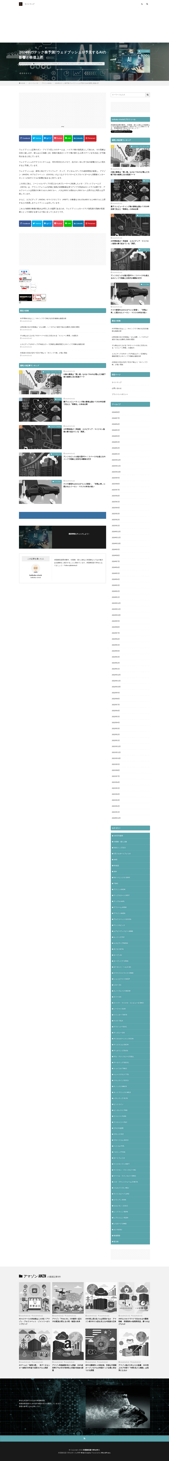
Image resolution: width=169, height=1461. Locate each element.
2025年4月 (116, 508)
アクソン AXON (119, 889)
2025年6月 (116, 496)
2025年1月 (116, 525)
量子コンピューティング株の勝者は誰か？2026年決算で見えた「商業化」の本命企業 (84, 403)
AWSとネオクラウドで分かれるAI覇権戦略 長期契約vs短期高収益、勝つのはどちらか (134, 1321)
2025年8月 (116, 484)
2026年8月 (116, 412)
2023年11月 (116, 609)
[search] (147, 95)
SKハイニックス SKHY (122, 877)
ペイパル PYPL (119, 1146)
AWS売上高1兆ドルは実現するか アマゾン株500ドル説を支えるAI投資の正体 (100, 1320)
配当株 (116, 1241)
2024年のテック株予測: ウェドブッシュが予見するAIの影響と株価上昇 (77, 83)
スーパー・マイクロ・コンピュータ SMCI (129, 1003)
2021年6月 (116, 782)
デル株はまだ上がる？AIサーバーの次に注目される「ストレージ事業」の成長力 (49, 336)
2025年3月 (116, 514)
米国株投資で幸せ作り (91, 1450)
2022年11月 (116, 681)
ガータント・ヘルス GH (122, 967)
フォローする (79, 537)
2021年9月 (116, 764)
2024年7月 (116, 561)
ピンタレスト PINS (120, 1110)
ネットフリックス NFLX (122, 1092)
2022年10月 (116, 687)
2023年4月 (116, 651)
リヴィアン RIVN (120, 1200)
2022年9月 (116, 693)
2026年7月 (116, 418)
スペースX (117, 997)
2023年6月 (116, 639)
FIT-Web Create (84, 1453)
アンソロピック (57, 454)
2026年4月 (116, 436)
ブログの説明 (118, 1128)
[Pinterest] (90, 138)
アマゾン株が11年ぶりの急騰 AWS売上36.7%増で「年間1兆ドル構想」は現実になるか (134, 1367)
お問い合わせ (117, 388)
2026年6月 (116, 424)
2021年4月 (116, 794)
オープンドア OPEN (121, 961)
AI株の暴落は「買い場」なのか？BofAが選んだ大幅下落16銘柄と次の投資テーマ (84, 375)
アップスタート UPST (122, 895)
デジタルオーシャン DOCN (123, 1039)
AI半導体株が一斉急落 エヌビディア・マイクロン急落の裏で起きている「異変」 (84, 430)
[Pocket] (58, 138)
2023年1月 (116, 669)
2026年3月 (116, 442)
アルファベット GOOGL (122, 919)
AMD (115, 859)
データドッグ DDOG (121, 1062)
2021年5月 (116, 788)
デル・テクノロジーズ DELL (124, 1056)
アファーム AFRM (120, 907)
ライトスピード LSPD (121, 1194)
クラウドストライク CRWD (123, 973)
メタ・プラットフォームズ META (92, 64)
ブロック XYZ (119, 1134)
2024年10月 (116, 543)
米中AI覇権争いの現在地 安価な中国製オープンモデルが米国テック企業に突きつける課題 (100, 1367)
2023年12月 (116, 603)
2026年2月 (116, 448)
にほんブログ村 (24, 274)
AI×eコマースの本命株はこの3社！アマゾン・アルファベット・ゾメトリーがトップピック (34, 1321)
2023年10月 (116, 615)
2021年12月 (116, 746)
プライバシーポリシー (120, 394)
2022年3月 (116, 728)
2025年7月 (116, 490)
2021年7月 (116, 776)
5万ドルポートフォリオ (122, 854)
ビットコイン (118, 1104)
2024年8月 (116, 555)
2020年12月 (116, 818)
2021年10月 (116, 758)
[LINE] (68, 138)
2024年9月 (116, 549)
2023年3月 (116, 657)
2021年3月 (116, 800)
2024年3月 (116, 585)
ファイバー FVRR (120, 1116)
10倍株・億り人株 (120, 842)
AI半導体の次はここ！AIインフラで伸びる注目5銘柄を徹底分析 (43, 318)
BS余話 (59, 399)
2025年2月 (116, 520)
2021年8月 (116, 770)
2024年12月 (116, 531)
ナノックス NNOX (120, 1086)
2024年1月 (116, 597)
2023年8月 (116, 627)
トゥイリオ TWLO (120, 1068)
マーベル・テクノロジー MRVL (125, 1176)
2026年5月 (116, 430)
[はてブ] (48, 138)
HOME (23, 83)
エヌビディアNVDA (51, 64)
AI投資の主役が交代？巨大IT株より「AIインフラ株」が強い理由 (43, 353)
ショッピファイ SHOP (122, 979)
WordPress (105, 1453)
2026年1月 (116, 454)
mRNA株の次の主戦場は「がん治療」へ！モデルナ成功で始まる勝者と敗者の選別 (49, 327)
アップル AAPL (119, 901)
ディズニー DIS (119, 1033)
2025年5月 (116, 502)
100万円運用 (118, 836)
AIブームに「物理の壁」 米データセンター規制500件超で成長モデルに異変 (34, 1366)
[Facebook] (25, 138)
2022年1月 (116, 740)
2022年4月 (116, 722)
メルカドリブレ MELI (121, 1188)
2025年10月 (116, 472)
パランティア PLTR (121, 1098)
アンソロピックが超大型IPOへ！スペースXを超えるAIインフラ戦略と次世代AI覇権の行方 (84, 457)
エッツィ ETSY (119, 937)
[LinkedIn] (78, 138)
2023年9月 (116, 621)
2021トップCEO (120, 848)
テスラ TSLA (57, 481)
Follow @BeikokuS (70, 565)
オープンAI (118, 955)
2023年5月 (116, 645)
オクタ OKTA (119, 949)
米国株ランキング (25, 281)
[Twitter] (37, 138)
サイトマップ (29, 4)
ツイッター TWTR (120, 1015)
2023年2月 (116, 663)
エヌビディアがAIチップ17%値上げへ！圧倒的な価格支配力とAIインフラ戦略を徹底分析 (52, 344)
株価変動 (117, 1235)
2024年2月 (116, 591)
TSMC (116, 883)
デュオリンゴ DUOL (121, 1050)
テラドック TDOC (120, 1027)
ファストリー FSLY (120, 1122)
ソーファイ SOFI (120, 1009)
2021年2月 (116, 806)
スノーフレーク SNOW (122, 991)
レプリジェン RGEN (121, 1218)
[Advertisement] (84, 25)
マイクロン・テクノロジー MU (52, 371)
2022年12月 (116, 675)
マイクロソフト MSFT (74, 64)
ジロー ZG (117, 985)
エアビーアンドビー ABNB (123, 931)
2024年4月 (116, 579)
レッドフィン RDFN (121, 1212)
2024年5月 (116, 573)
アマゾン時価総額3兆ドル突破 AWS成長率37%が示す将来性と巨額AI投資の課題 (67, 1367)
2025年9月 (116, 478)
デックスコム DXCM (121, 1045)
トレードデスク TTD (121, 1074)
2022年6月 (116, 711)
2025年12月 (116, 460)
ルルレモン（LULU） (121, 1206)
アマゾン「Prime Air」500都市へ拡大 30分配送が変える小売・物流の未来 (67, 1320)
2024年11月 (116, 537)
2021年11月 (116, 752)
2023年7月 (116, 633)
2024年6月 (116, 567)
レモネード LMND (120, 1224)
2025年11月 (116, 466)
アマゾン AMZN (39, 64)
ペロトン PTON (119, 1152)
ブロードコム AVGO (121, 1140)
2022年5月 (116, 716)
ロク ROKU (118, 1230)
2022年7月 (116, 705)
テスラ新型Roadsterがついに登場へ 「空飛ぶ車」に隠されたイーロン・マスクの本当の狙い (84, 485)
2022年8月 (116, 699)
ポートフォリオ (62, 64)
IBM (115, 871)
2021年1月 (116, 812)
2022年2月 (116, 734)
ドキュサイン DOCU (121, 1080)
